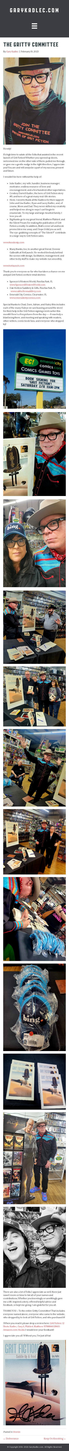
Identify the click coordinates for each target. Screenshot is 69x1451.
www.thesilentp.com (13, 242)
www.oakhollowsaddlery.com (26, 291)
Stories (16, 1432)
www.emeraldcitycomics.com (25, 298)
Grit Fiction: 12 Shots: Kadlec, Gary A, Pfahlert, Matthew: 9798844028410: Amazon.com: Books (33, 1326)
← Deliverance (11, 1438)
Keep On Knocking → (55, 1438)
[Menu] (34, 26)
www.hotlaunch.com (13, 266)
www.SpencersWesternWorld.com (27, 285)
